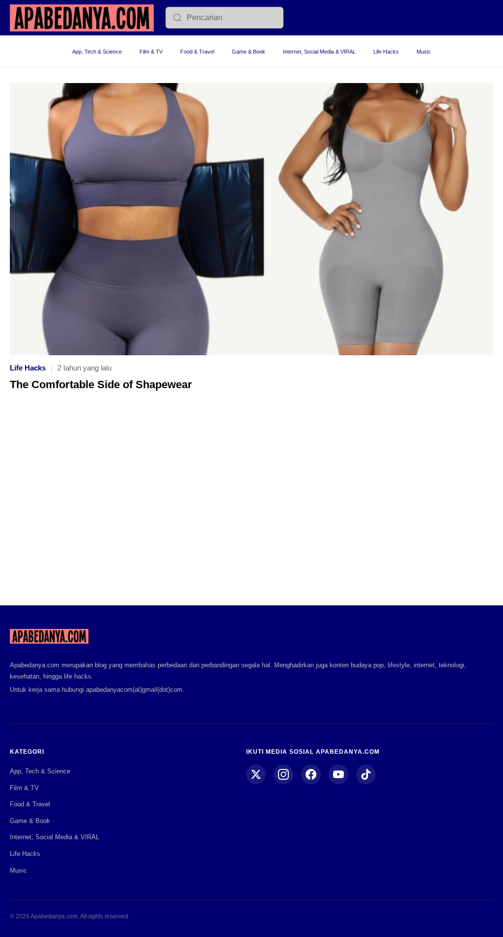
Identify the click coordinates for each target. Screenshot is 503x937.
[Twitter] (256, 774)
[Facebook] (311, 774)
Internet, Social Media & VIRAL (319, 52)
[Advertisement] (251, 505)
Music (424, 52)
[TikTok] (366, 774)
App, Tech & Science (97, 52)
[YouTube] (338, 774)
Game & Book (248, 52)
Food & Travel (197, 52)
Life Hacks (386, 52)
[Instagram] (283, 774)
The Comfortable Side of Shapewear (101, 384)
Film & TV (151, 52)
